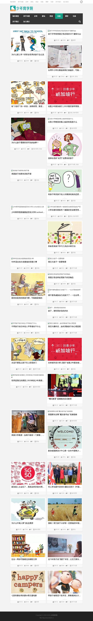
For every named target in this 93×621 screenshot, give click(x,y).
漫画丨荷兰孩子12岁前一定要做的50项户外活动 (64, 523)
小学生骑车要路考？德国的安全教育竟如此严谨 (64, 210)
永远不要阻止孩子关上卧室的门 (24, 363)
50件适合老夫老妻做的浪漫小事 (24, 262)
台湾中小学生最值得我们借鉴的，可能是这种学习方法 (64, 70)
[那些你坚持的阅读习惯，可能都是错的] (28, 284)
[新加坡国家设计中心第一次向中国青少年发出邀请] (65, 437)
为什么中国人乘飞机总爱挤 (22, 523)
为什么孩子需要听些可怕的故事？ (25, 143)
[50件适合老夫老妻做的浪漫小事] (28, 258)
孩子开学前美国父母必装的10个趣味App (64, 34)
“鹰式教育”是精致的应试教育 (60, 399)
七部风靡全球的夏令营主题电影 (24, 595)
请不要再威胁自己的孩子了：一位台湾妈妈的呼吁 (64, 295)
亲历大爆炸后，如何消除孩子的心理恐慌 (64, 326)
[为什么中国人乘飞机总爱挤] (28, 509)
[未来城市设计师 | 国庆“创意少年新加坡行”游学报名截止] (65, 349)
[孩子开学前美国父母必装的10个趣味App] (65, 30)
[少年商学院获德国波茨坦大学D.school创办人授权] (28, 207)
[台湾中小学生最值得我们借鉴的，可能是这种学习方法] (65, 56)
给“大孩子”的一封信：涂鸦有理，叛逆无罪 (28, 106)
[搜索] (80, 21)
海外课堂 (13, 2)
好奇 (27, 2)
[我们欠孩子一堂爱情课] (65, 258)
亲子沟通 (20, 2)
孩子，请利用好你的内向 (58, 311)
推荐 (74, 40)
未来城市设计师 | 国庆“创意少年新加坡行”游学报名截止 (64, 363)
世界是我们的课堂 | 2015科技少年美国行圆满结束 (28, 380)
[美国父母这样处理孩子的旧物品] (65, 273)
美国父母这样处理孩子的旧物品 (60, 277)
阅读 (37, 2)
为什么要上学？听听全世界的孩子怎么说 (27, 55)
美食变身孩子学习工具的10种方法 (62, 246)
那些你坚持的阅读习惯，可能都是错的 (26, 298)
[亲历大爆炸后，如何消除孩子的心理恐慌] (65, 322)
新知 (32, 2)
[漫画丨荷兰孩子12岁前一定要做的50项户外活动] (65, 509)
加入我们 (66, 2)
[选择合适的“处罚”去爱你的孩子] (65, 144)
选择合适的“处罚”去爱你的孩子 (60, 158)
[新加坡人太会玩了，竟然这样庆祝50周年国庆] (28, 473)
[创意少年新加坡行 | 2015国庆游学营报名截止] (65, 92)
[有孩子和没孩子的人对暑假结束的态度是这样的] (65, 180)
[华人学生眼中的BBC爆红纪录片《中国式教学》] (65, 473)
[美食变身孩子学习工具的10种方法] (65, 232)
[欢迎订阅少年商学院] (81, 1)
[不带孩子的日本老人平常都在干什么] (28, 322)
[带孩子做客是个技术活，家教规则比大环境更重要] (65, 581)
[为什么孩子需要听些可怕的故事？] (28, 128)
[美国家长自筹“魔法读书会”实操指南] (65, 410)
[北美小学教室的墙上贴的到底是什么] (65, 118)
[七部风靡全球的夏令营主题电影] (28, 581)
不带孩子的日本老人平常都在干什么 (25, 326)
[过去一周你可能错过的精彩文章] (28, 545)
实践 (42, 2)
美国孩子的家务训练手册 (21, 174)
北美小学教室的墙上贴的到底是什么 (62, 122)
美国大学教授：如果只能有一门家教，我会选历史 (28, 435)
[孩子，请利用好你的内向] (65, 307)
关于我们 (58, 2)
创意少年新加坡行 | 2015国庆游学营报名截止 (64, 106)
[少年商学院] (21, 6)
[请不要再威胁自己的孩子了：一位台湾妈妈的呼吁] (65, 290)
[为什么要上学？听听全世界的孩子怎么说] (28, 40)
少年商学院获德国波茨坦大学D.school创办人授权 (28, 212)
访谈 (52, 2)
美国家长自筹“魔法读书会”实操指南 (62, 414)
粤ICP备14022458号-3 (47, 618)
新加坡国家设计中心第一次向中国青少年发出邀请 (64, 451)
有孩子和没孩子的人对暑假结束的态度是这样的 (64, 194)
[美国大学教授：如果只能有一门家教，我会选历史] (28, 421)
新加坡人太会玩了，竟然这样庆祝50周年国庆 (28, 487)
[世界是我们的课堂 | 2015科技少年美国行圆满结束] (28, 375)
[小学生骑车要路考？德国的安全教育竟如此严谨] (65, 206)
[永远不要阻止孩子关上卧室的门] (28, 349)
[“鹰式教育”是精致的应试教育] (65, 385)
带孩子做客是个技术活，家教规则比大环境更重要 (64, 595)
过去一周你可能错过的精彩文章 (24, 559)
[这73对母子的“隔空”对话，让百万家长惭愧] (65, 545)
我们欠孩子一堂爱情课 (57, 262)
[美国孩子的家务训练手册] (28, 170)
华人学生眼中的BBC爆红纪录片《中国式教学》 (64, 487)
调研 (47, 2)
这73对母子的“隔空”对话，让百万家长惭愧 (64, 559)
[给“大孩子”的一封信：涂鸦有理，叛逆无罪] (28, 92)
